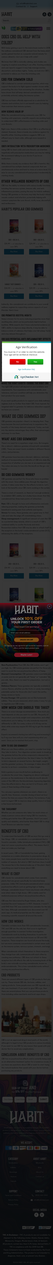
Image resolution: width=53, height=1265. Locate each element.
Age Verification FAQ (26, 369)
